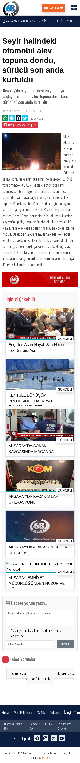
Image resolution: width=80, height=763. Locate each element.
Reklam (55, 712)
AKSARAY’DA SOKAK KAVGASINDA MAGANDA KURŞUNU (31, 452)
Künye (6, 712)
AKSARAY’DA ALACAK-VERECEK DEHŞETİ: (38, 550)
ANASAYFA (11, 21)
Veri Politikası (23, 712)
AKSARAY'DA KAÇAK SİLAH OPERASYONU (33, 499)
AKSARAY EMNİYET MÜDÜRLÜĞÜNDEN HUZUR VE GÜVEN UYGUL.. (37, 583)
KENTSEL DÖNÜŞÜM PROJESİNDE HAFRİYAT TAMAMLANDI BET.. (31, 401)
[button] (74, 7)
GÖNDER (65, 644)
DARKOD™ (46, 757)
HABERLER (25, 21)
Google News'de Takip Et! (21, 125)
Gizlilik (41, 712)
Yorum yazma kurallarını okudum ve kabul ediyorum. (36, 633)
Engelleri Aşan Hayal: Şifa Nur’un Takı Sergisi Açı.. (37, 347)
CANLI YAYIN (55, 8)
